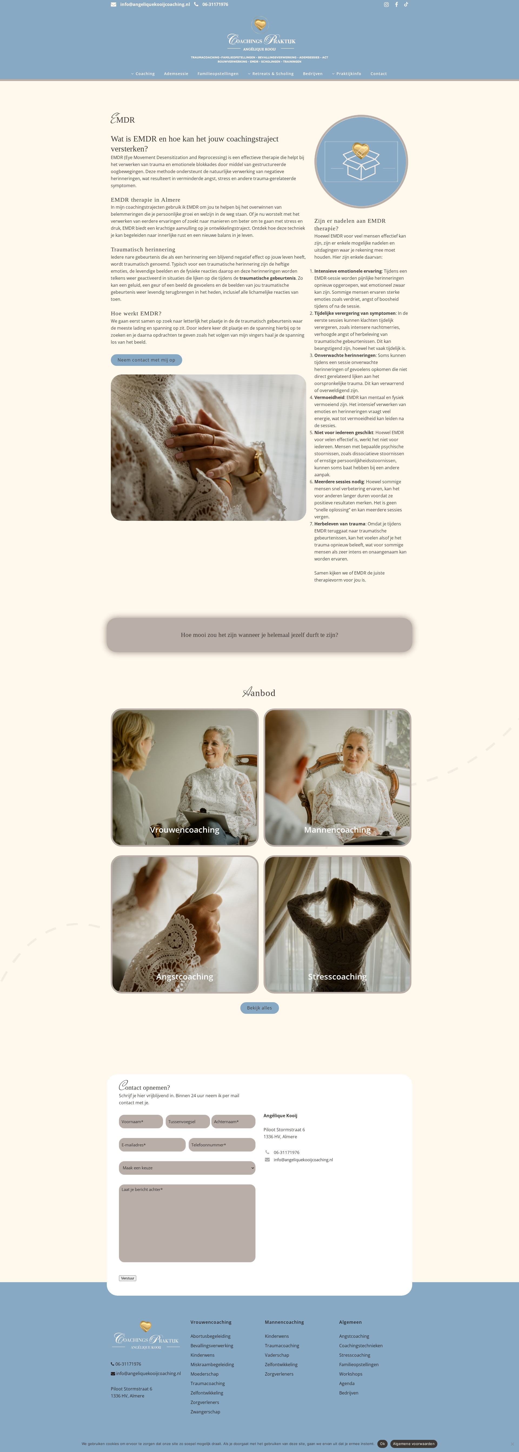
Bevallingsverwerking (212, 1346)
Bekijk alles (259, 1008)
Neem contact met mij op (146, 360)
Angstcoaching (354, 1336)
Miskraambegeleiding (212, 1364)
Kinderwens (203, 1355)
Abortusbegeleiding (211, 1336)
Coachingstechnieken (361, 1346)
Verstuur (127, 1278)
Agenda (347, 1383)
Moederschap (205, 1374)
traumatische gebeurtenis (267, 278)
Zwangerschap (205, 1412)
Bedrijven (348, 1393)
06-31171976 (128, 1364)
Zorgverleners (205, 1402)
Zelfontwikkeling (207, 1393)
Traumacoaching (208, 1383)
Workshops (350, 1374)
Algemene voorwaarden (414, 1443)
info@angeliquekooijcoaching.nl (148, 1373)
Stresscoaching (354, 1355)
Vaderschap (277, 1355)
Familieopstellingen (359, 1364)
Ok (382, 1443)
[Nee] (512, 1444)
